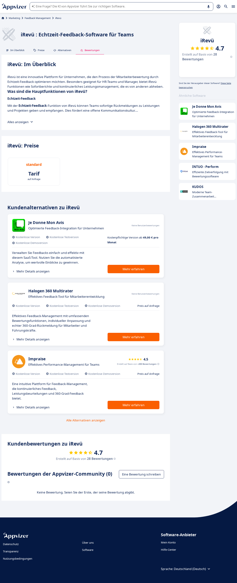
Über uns (88, 542)
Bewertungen (92, 50)
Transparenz (11, 551)
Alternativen (64, 50)
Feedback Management (38, 18)
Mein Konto (168, 542)
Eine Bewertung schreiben (141, 474)
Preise (41, 50)
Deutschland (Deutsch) (190, 569)
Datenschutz (11, 544)
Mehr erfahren (134, 269)
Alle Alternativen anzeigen (85, 420)
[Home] (2, 18)
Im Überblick (17, 50)
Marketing (14, 18)
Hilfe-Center (168, 549)
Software (87, 550)
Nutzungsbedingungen (17, 558)
